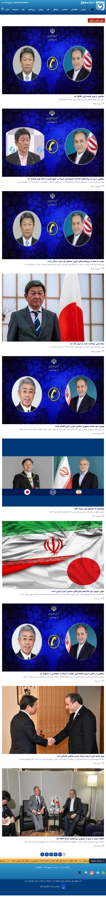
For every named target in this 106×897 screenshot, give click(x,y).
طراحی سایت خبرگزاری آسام (49, 886)
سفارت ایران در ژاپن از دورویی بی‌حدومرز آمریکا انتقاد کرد (80, 838)
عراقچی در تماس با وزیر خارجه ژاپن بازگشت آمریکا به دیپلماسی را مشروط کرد (72, 673)
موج (62, 881)
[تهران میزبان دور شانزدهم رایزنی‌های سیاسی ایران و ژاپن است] (53, 555)
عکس (7, 9)
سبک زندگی (69, 19)
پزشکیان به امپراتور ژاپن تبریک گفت (89, 508)
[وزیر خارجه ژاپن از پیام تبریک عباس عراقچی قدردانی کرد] (53, 720)
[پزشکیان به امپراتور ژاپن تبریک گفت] (53, 473)
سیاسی (83, 9)
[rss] (103, 872)
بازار (23, 9)
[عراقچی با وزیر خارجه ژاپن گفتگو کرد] (53, 60)
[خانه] (92, 15)
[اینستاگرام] (92, 873)
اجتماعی (65, 9)
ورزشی (41, 9)
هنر (48, 9)
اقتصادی (74, 9)
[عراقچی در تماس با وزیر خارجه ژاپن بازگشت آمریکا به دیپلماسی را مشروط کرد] (53, 637)
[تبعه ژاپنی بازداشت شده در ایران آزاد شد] (53, 308)
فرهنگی (56, 9)
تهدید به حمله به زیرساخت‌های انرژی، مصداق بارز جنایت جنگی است (76, 261)
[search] (2, 9)
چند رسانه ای (81, 19)
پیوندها (46, 867)
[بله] (85, 872)
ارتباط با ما (65, 867)
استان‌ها (16, 9)
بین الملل (31, 9)
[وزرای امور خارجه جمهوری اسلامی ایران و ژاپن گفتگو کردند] (53, 390)
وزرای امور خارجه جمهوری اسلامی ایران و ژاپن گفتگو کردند (79, 426)
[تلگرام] (98, 873)
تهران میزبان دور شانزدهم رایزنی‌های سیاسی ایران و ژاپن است (78, 591)
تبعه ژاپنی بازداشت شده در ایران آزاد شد (87, 343)
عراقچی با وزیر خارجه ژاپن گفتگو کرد (89, 96)
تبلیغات (39, 867)
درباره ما (55, 867)
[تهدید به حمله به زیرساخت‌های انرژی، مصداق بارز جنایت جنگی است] (53, 225)
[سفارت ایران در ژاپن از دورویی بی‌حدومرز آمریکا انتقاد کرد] (53, 802)
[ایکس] (79, 873)
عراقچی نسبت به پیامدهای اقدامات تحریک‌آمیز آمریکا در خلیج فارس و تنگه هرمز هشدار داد (66, 178)
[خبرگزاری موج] (100, 6)
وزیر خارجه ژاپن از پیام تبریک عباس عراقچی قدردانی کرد (80, 756)
